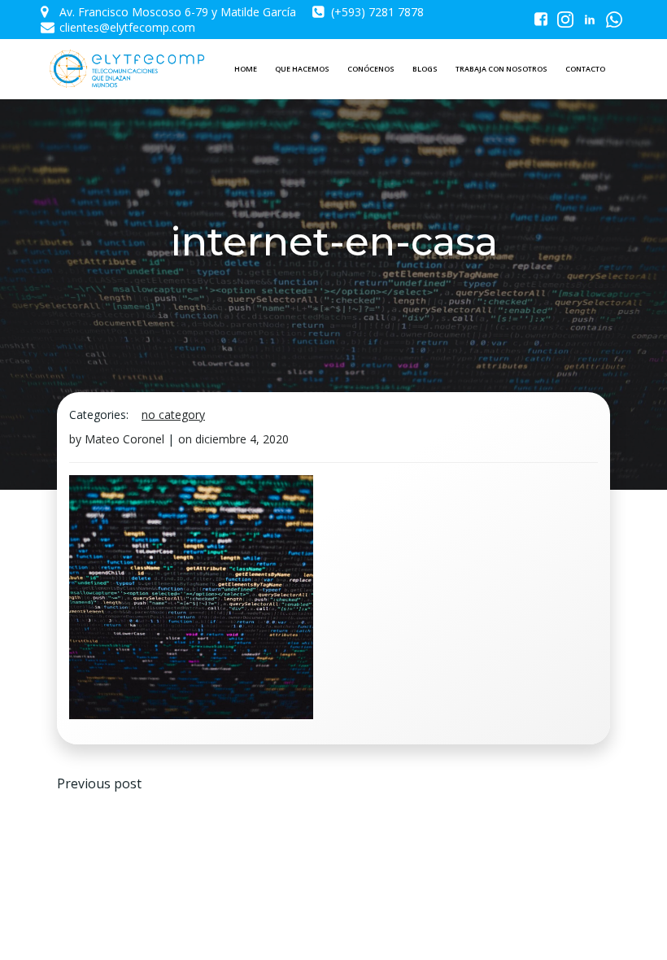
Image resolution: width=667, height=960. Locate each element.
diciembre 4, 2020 (242, 439)
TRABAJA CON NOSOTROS (501, 68)
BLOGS (425, 68)
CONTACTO (585, 68)
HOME (245, 68)
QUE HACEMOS (302, 68)
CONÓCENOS (371, 68)
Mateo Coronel (124, 439)
